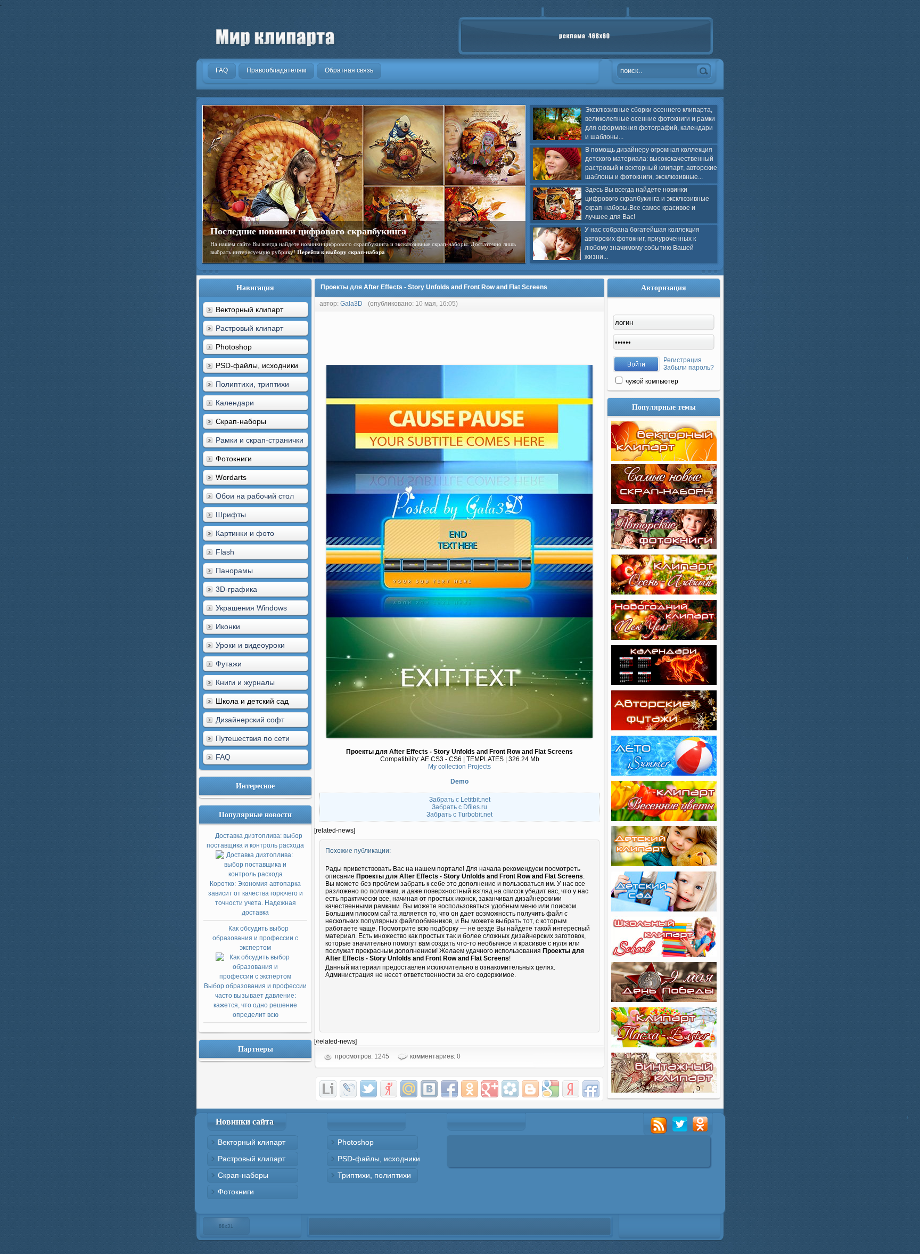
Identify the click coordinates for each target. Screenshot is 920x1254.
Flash (225, 552)
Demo (459, 781)
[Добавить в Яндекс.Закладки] (570, 1088)
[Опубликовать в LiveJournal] (348, 1088)
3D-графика (236, 589)
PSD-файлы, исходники (379, 1158)
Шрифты (231, 514)
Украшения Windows (251, 608)
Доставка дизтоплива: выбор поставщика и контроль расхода (255, 874)
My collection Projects (459, 766)
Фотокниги (236, 1191)
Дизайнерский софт (250, 719)
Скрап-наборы (243, 1175)
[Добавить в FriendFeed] (590, 1088)
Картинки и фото (245, 533)
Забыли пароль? (688, 367)
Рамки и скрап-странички (259, 440)
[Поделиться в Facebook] (449, 1088)
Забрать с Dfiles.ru (459, 807)
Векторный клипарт (251, 1142)
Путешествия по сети (253, 738)
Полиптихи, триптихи (252, 384)
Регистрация (682, 360)
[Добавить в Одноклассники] (469, 1088)
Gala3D (351, 303)
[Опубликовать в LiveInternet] (327, 1088)
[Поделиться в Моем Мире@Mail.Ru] (408, 1088)
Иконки (228, 626)
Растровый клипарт (249, 328)
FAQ (223, 757)
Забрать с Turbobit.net (459, 814)
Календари (235, 402)
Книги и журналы (245, 682)
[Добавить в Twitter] (368, 1088)
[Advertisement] (508, 336)
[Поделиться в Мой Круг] (510, 1088)
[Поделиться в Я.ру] (388, 1088)
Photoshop (356, 1142)
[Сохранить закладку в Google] (550, 1088)
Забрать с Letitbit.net (459, 799)
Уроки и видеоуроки (250, 645)
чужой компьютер (651, 381)
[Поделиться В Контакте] (429, 1088)
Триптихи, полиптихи (374, 1175)
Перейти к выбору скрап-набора (341, 252)
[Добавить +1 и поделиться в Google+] (489, 1088)
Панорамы (234, 570)
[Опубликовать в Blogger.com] (530, 1088)
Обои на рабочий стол (255, 496)
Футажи (229, 663)
